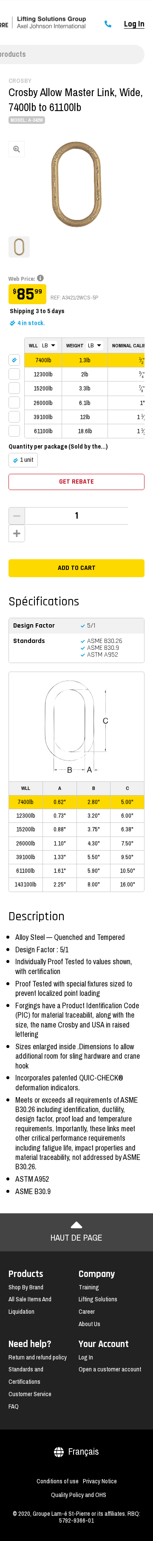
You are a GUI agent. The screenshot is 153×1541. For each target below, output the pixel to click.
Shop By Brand (25, 1287)
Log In (134, 24)
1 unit (26, 460)
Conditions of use (58, 1481)
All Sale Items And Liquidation (29, 1305)
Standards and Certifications (25, 1375)
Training (89, 1287)
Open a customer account (110, 1369)
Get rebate (76, 481)
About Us (89, 1324)
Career (87, 1312)
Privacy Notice (100, 1481)
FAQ (13, 1406)
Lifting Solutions (98, 1299)
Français (83, 1451)
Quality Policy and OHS (78, 1495)
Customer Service (29, 1394)
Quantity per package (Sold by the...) (58, 446)
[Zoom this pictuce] (76, 184)
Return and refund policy (37, 1357)
